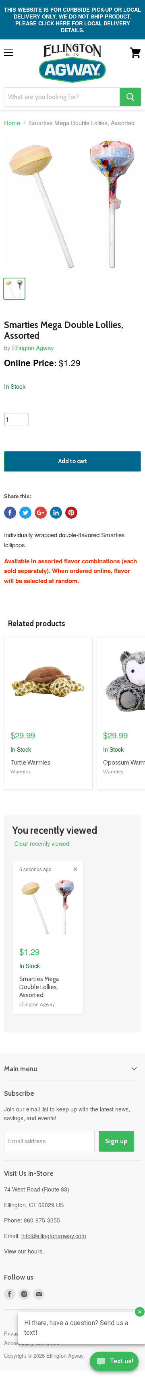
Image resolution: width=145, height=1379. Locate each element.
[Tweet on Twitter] (25, 513)
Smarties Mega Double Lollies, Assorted (39, 986)
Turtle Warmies (30, 762)
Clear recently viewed (41, 843)
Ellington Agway (33, 347)
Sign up (116, 1141)
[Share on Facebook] (10, 513)
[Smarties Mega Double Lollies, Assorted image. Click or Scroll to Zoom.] (72, 203)
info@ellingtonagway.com (53, 1236)
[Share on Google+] (41, 513)
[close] (75, 869)
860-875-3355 (42, 1220)
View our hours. (24, 1251)
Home (12, 122)
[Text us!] (114, 1363)
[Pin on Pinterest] (71, 513)
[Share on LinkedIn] (56, 513)
